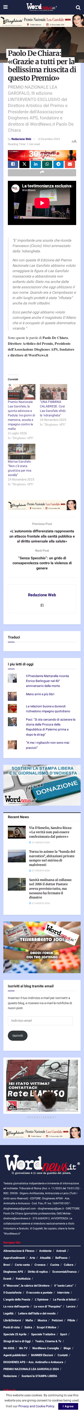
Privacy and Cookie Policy (36, 1406)
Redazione (10, 1376)
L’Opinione (41, 1299)
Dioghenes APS (13, 1272)
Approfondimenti (14, 1258)
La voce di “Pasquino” (48, 1306)
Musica (42, 1320)
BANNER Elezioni (42, 1355)
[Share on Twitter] (24, 164)
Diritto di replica (38, 1272)
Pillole (71, 1320)
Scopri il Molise (46, 1327)
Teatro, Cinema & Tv (48, 1341)
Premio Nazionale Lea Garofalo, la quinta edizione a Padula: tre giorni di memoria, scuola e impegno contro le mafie (21, 415)
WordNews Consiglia (45, 1348)
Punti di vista (11, 1327)
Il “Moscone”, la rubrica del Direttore (26, 1285)
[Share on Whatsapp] (47, 164)
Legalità (8, 1313)
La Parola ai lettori (64, 1299)
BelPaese (61, 1258)
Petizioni (57, 1320)
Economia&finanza (64, 1272)
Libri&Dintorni (12, 1320)
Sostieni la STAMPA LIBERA (39, 1376)
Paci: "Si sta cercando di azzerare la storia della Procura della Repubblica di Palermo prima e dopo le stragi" (50, 727)
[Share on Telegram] (58, 164)
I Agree (68, 1406)
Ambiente (45, 1251)
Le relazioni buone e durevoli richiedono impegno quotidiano (48, 709)
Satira (28, 1327)
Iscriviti (18, 1035)
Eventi (7, 1278)
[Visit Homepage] (41, 7)
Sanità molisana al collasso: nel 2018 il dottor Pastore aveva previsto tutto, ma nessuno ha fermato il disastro (50, 888)
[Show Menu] (5, 7)
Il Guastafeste (12, 1292)
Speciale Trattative (43, 1334)
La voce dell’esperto (16, 1306)
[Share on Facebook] (13, 164)
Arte (32, 1258)
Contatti (63, 1355)
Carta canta (22, 1265)
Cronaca (39, 1265)
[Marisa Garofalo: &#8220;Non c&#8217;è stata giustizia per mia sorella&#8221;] (21, 451)
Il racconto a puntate (39, 1292)
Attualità (45, 1258)
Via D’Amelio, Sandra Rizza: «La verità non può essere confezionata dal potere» (50, 832)
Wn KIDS (8, 1348)
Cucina (54, 1265)
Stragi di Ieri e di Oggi (16, 1341)
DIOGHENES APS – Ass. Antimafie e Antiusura (33, 1362)
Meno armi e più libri (40, 694)
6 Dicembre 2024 (49, 139)
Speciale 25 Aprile (14, 1334)
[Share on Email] (70, 164)
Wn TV (23, 1348)
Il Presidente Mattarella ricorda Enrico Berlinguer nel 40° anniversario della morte (47, 681)
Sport (63, 1334)
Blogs (67, 1348)
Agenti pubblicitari (14, 1355)
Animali (61, 1251)
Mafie (29, 1320)
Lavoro (70, 1306)
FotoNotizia (23, 1278)
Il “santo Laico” (63, 1285)
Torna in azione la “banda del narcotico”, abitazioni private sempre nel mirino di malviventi (52, 858)
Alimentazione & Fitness (18, 1251)
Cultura (68, 1265)
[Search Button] (78, 7)
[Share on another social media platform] (42, 172)
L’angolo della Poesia (16, 1299)
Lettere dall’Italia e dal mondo (37, 1313)
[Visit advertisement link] (42, 21)
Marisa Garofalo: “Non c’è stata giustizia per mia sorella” (19, 468)
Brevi (6, 1265)
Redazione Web (21, 139)
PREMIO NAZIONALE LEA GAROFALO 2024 (31, 1369)
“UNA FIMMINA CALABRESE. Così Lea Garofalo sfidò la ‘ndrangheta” (53, 409)
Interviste (63, 1292)
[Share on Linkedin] (36, 164)
